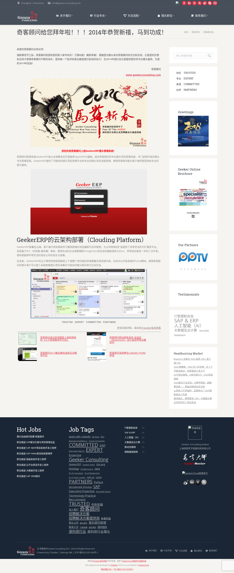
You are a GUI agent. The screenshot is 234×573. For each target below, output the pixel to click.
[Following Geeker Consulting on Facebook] (198, 484)
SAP (96, 486)
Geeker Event (89, 464)
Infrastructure (87, 469)
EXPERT (94, 450)
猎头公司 (73, 522)
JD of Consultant (76, 473)
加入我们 (73, 509)
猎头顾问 (83, 523)
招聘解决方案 (79, 514)
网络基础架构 (180, 335)
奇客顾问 (90, 509)
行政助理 (83, 527)
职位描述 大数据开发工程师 (30, 470)
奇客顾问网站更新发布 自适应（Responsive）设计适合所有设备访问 (127, 340)
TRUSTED (79, 504)
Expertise (75, 455)
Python (98, 482)
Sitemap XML (66, 552)
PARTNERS (81, 481)
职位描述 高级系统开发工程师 (31, 459)
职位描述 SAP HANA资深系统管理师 (34, 453)
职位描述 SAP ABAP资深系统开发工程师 (36, 447)
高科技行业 (77, 531)
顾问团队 (102, 527)
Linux (99, 477)
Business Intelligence (78, 441)
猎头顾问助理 (97, 523)
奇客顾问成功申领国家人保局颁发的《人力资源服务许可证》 (58, 338)
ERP (103, 445)
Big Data (95, 437)
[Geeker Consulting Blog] (186, 484)
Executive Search (76, 451)
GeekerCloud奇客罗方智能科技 (134, 561)
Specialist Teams (103, 491)
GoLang (100, 464)
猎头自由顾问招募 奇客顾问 (30, 436)
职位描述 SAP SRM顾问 (28, 476)
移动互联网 (204, 331)
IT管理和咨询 (183, 316)
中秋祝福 (97, 504)
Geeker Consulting (88, 459)
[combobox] (193, 55)
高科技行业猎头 (98, 531)
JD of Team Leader (77, 477)
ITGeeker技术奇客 (100, 561)
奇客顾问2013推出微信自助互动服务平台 (58, 354)
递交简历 (92, 527)
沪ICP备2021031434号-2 (86, 552)
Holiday (74, 469)
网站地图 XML (106, 569)
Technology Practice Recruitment (82, 497)
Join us (90, 477)
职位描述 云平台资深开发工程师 (32, 464)
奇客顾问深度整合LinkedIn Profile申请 (127, 354)
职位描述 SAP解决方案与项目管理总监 (36, 442)
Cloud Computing (96, 441)
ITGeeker (53, 552)
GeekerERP (75, 464)
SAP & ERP (186, 321)
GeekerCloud (144, 565)
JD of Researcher (92, 473)
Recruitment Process (80, 487)
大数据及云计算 (185, 330)
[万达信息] (200, 265)
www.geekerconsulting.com (143, 74)
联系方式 (73, 527)
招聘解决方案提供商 (84, 518)
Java (97, 469)
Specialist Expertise (82, 491)
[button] (181, 269)
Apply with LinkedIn (80, 436)
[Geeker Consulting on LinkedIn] (192, 484)
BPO (102, 437)
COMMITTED (83, 445)
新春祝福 (106, 518)
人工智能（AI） (189, 326)
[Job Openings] (204, 484)
